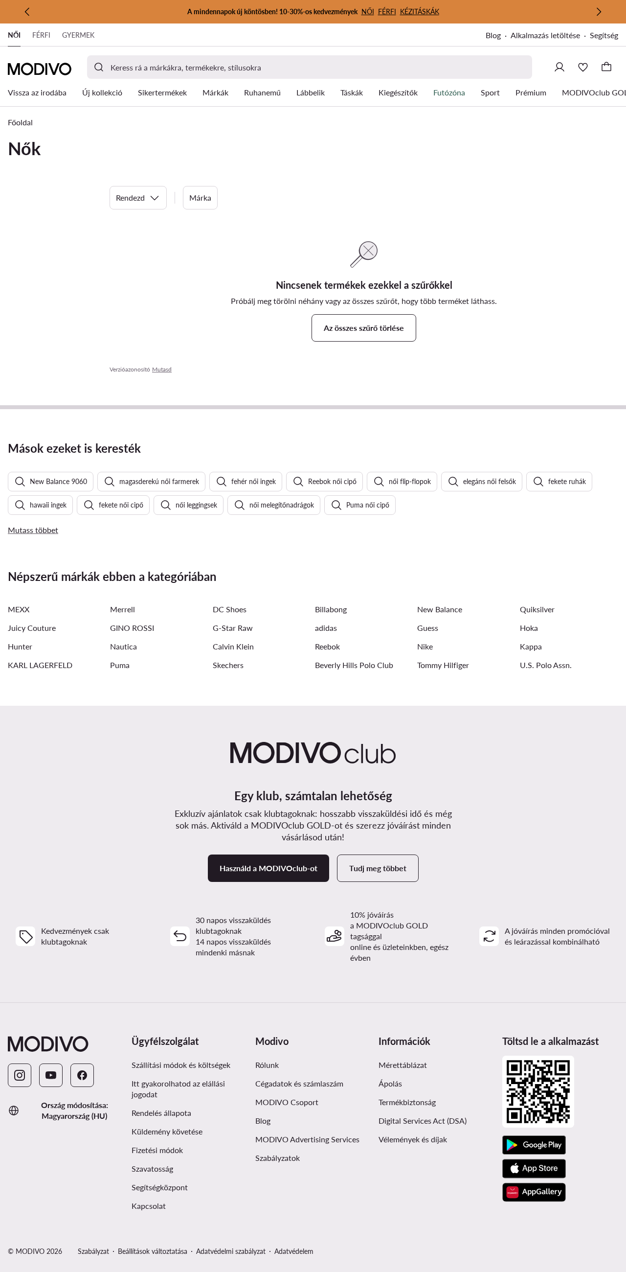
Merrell (122, 609)
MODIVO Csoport (286, 1102)
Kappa (531, 646)
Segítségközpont (160, 1187)
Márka (200, 197)
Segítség (604, 35)
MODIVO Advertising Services (307, 1139)
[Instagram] (19, 1075)
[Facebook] (82, 1075)
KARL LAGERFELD (40, 665)
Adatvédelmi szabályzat (231, 1251)
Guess (427, 627)
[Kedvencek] (583, 67)
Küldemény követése (167, 1131)
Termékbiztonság (407, 1102)
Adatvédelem (293, 1251)
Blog (493, 35)
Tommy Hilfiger (443, 665)
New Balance (439, 609)
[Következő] (598, 11)
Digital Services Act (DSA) (423, 1120)
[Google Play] (534, 1145)
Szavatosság (152, 1168)
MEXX (18, 609)
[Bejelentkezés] (559, 67)
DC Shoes (229, 609)
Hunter (20, 646)
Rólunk (267, 1064)
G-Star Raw (233, 627)
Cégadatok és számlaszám (299, 1083)
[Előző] (27, 11)
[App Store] (534, 1169)
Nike (425, 646)
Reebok (327, 646)
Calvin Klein (233, 646)
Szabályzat (93, 1251)
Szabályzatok (277, 1157)
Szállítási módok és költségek (181, 1064)
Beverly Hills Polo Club (354, 665)
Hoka (529, 627)
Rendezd (130, 197)
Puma (120, 665)
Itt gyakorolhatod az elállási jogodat (178, 1089)
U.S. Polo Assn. (546, 665)
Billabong (331, 609)
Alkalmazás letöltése (545, 35)
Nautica (123, 646)
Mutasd (162, 369)
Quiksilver (537, 609)
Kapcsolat (149, 1205)
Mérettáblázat (403, 1064)
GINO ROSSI (132, 627)
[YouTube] (51, 1075)
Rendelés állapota (161, 1112)
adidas (326, 627)
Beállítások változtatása (152, 1251)
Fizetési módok (157, 1150)
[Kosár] (606, 67)
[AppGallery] (534, 1192)
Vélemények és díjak (413, 1139)
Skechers (228, 665)
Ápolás (390, 1083)
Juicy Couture (32, 627)
